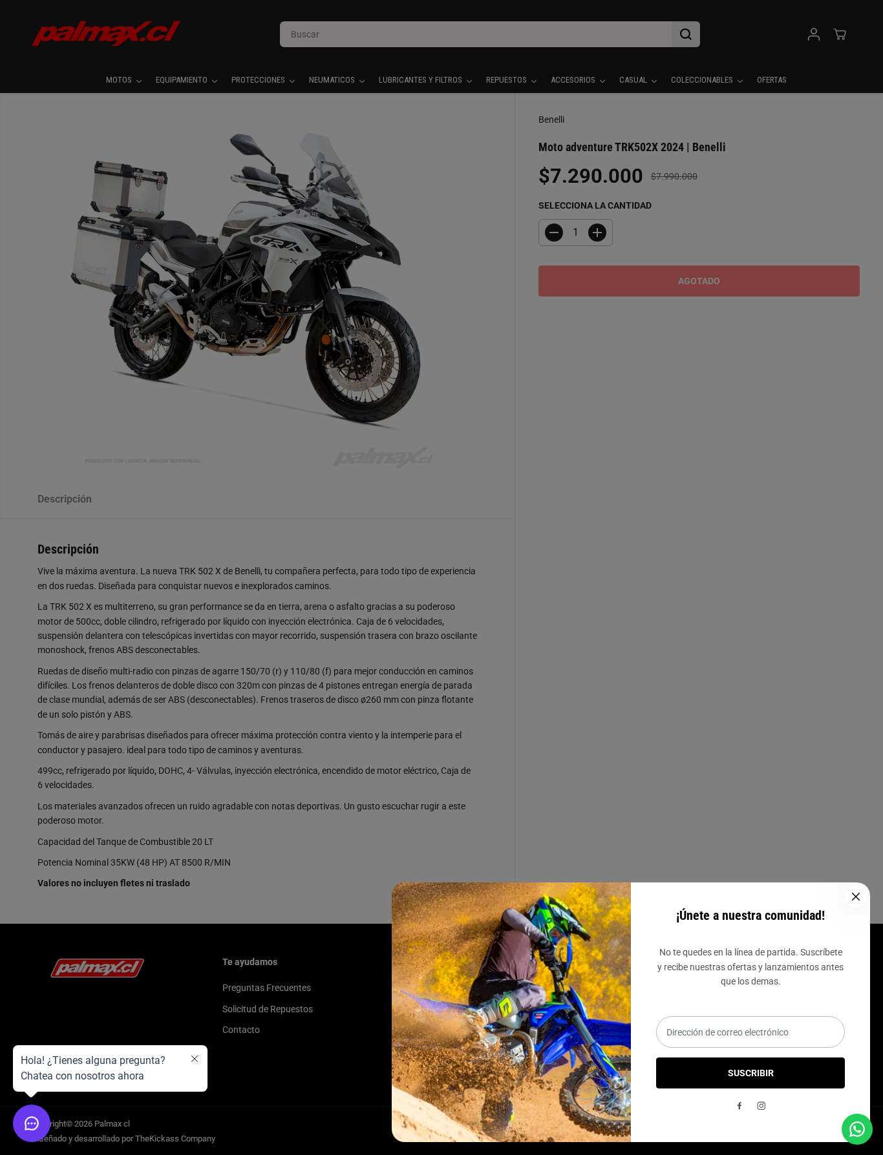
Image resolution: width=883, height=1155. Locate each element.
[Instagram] (761, 1106)
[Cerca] (856, 896)
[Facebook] (739, 1106)
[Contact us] (857, 1129)
